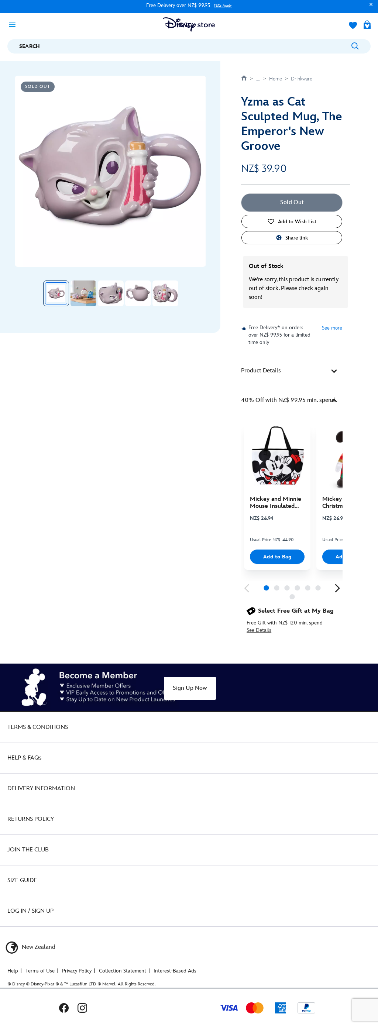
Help (12, 971)
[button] (369, 8)
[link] (246, 588)
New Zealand (37, 947)
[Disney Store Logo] (189, 24)
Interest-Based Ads (175, 971)
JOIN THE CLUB (28, 849)
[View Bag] (367, 25)
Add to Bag (277, 557)
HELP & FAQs (24, 757)
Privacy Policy (77, 971)
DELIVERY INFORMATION (41, 788)
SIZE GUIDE (22, 880)
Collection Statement (122, 971)
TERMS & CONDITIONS (37, 727)
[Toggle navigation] (14, 24)
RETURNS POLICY (30, 819)
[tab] (292, 371)
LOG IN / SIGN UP (30, 911)
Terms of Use (40, 971)
